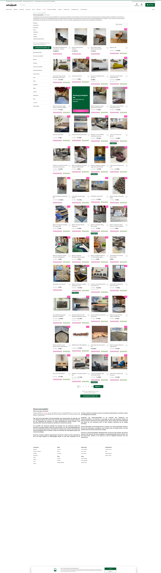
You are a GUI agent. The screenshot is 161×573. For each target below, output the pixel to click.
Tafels (34, 457)
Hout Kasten (83, 453)
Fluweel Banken (108, 453)
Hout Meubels (84, 449)
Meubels (35, 449)
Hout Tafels (83, 451)
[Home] (11, 4)
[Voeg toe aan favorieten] (69, 48)
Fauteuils (35, 453)
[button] (105, 1)
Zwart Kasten (84, 462)
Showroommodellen (41, 13)
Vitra (106, 451)
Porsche (59, 449)
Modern (58, 460)
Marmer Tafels (108, 455)
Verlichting (35, 455)
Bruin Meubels (84, 458)
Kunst (34, 461)
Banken (34, 459)
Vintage (58, 458)
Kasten (34, 463)
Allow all (110, 568)
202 (92, 386)
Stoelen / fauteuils (37, 451)
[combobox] (76, 5)
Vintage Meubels (60, 462)
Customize (110, 571)
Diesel (58, 451)
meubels (45, 413)
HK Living (59, 453)
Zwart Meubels (84, 460)
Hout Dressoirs (108, 449)
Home (34, 13)
